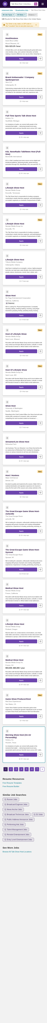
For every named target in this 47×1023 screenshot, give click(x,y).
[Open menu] (42, 4)
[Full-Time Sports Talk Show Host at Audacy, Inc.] (24, 124)
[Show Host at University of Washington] (24, 414)
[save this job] (40, 58)
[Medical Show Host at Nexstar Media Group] (24, 596)
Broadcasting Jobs (22, 10)
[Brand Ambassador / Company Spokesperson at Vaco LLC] (24, 87)
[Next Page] (42, 769)
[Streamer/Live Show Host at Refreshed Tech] (24, 449)
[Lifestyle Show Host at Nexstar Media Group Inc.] (24, 232)
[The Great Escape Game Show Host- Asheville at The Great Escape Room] (24, 521)
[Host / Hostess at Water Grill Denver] (24, 484)
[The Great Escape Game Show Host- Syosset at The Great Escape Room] (24, 559)
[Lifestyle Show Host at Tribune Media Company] (24, 268)
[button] (21, 59)
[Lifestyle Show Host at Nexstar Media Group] (24, 196)
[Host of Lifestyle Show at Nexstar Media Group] (24, 342)
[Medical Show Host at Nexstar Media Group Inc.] (24, 670)
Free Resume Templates (12, 783)
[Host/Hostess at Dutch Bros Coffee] (24, 48)
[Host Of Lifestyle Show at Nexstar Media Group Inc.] (24, 378)
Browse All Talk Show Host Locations (17, 852)
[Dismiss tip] (36, 24)
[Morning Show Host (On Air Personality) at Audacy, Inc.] (24, 745)
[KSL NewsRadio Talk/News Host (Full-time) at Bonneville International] (24, 160)
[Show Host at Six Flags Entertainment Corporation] (24, 305)
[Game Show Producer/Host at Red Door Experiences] (24, 707)
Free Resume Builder (11, 786)
